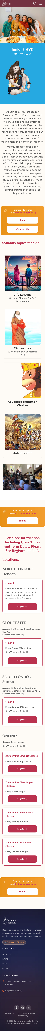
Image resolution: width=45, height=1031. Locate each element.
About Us (6, 954)
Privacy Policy (10, 1013)
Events (5, 959)
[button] (35, 3)
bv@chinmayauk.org (25, 213)
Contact (5, 968)
